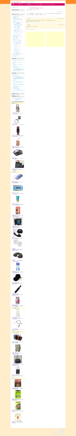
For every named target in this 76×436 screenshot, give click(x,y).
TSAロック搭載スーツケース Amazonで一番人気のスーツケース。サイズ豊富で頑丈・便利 (17, 353)
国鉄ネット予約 (16, 27)
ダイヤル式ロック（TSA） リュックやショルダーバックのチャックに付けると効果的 (17, 113)
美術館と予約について (16, 36)
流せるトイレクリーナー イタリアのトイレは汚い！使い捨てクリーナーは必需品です (17, 193)
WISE (14, 20)
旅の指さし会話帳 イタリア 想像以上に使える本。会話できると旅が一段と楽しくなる (17, 400)
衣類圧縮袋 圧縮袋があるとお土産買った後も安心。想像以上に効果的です (17, 249)
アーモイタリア (16, 2)
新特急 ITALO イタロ (17, 24)
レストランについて (16, 41)
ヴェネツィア (16, 45)
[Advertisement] (54, 39)
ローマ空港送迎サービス (17, 99)
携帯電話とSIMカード (16, 18)
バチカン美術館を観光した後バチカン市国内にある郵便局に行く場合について (18, 69)
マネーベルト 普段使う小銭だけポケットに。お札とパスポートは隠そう (17, 158)
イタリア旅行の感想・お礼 (17, 53)
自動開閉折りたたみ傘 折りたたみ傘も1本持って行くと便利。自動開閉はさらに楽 (17, 294)
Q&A (53, 4)
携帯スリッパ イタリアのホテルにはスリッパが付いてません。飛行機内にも (17, 238)
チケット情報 (15, 37)
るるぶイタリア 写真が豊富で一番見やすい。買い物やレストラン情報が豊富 (17, 388)
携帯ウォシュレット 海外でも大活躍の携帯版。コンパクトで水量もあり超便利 (17, 182)
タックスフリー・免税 (16, 40)
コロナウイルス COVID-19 (17, 19)
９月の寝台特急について (17, 86)
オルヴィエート (16, 49)
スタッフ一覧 (48, 4)
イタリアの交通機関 (16, 23)
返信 (26, 22)
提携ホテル (41, 4)
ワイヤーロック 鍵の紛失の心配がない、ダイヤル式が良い (17, 125)
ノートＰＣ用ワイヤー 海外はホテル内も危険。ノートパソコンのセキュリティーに (17, 329)
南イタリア (16, 50)
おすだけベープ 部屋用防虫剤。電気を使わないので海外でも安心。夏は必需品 (17, 216)
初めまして (15, 80)
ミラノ (15, 44)
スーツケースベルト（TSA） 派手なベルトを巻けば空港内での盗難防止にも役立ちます (17, 136)
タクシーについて (17, 29)
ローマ (15, 48)
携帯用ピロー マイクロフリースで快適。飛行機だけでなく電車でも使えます (17, 261)
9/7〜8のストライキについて (17, 60)
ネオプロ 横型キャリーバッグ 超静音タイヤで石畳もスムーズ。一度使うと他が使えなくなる (17, 365)
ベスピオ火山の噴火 (16, 89)
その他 (14, 56)
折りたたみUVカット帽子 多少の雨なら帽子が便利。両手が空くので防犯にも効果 (17, 283)
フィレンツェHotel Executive (17, 98)
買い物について (15, 39)
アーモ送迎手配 (28, 4)
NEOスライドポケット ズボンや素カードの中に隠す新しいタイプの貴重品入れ (17, 169)
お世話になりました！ (16, 87)
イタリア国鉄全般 (17, 25)
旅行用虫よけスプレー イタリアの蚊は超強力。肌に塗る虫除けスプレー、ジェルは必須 (17, 205)
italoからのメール (16, 74)
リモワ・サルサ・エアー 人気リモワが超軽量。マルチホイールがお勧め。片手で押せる (17, 342)
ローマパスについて (16, 35)
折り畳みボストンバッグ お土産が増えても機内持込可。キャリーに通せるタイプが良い (17, 227)
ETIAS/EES (15, 17)
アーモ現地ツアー (19, 4)
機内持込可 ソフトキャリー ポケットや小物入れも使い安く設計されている (17, 376)
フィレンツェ (16, 46)
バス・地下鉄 (16, 28)
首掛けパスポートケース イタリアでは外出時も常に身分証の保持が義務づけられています (17, 147)
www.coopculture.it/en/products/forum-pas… (33, 21)
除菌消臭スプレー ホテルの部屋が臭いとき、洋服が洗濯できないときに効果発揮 (17, 306)
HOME (13, 4)
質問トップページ (16, 7)
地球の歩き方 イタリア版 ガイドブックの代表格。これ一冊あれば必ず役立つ (17, 411)
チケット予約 (35, 4)
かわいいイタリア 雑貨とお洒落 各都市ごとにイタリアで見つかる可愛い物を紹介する (17, 422)
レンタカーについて (17, 32)
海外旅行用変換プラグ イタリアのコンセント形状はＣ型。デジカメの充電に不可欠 (17, 318)
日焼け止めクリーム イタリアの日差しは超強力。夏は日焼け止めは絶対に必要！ (17, 272)
